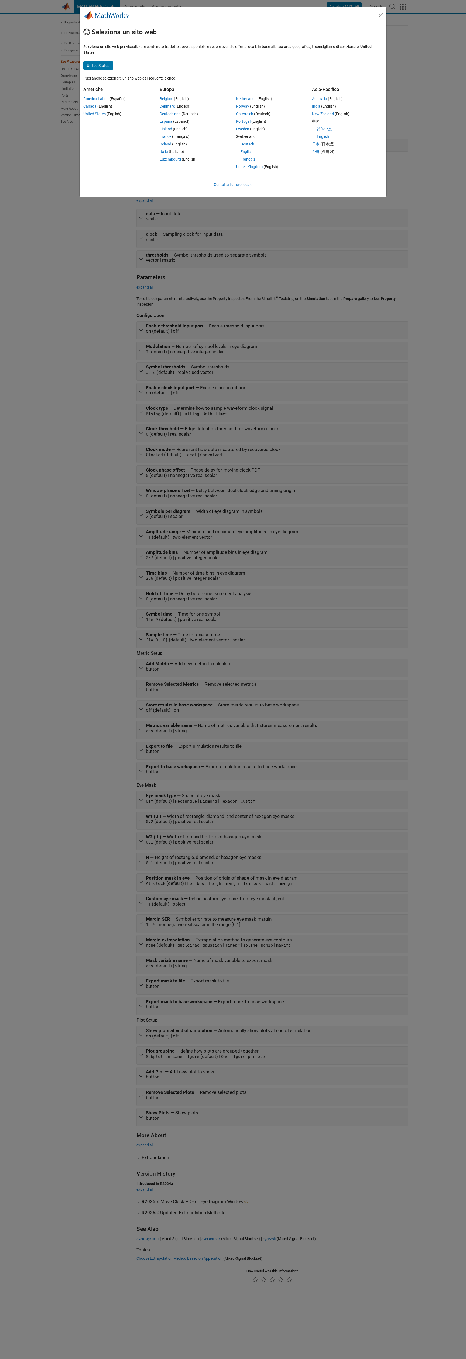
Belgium (166, 99)
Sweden (242, 129)
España (166, 121)
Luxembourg (170, 159)
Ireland (165, 144)
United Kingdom (249, 167)
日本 (316, 144)
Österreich (244, 114)
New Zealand (323, 114)
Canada (90, 106)
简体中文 (324, 129)
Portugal (243, 121)
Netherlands (246, 99)
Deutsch (247, 144)
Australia (319, 99)
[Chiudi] (381, 15)
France (165, 136)
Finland (166, 129)
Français (248, 159)
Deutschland (170, 114)
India (316, 106)
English (247, 151)
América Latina (96, 99)
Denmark (167, 106)
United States (94, 114)
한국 (316, 151)
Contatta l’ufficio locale (233, 184)
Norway (242, 106)
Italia (164, 151)
